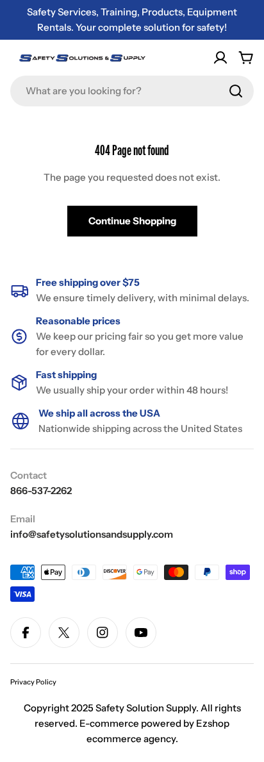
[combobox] (132, 91)
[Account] (220, 57)
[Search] (235, 91)
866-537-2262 (41, 491)
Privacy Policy (33, 681)
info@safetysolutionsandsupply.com (91, 534)
